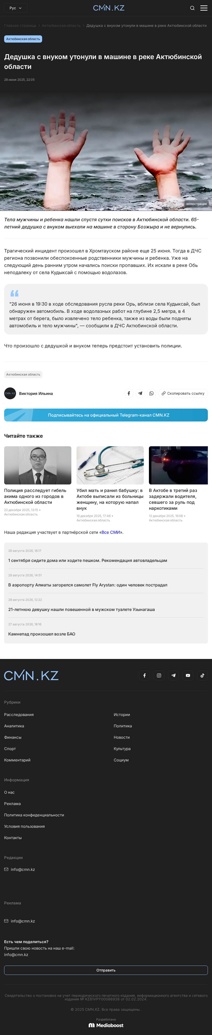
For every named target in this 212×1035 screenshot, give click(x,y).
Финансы (12, 737)
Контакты (13, 837)
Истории (122, 714)
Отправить (106, 970)
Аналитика (14, 725)
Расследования (19, 714)
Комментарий (17, 760)
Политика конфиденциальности (34, 815)
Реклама (12, 803)
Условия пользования (24, 826)
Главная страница (20, 25)
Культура (122, 748)
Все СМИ (111, 532)
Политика (123, 725)
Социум (121, 760)
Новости (122, 737)
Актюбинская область (61, 25)
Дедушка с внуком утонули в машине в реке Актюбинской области (146, 25)
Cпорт (10, 748)
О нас (9, 792)
